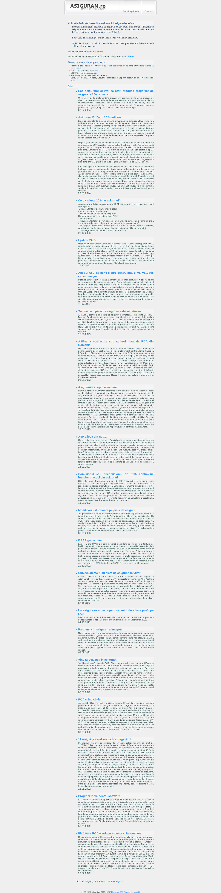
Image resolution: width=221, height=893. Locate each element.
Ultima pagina (115, 881)
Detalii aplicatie (131, 11)
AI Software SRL (116, 892)
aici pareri (98, 51)
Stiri (70, 86)
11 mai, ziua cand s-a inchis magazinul (104, 739)
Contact (148, 11)
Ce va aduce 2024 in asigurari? (99, 200)
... (107, 881)
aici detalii (128, 56)
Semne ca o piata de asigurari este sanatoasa (109, 311)
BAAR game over (90, 540)
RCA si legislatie (89, 699)
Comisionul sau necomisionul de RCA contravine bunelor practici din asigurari (116, 475)
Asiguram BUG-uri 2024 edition (99, 117)
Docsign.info (131, 821)
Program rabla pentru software (99, 796)
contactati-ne (119, 65)
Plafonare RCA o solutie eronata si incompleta (109, 833)
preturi (94, 70)
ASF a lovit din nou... (92, 436)
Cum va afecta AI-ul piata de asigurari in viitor (109, 572)
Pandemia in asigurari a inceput (100, 629)
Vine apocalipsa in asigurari (97, 659)
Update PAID (87, 240)
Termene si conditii (132, 892)
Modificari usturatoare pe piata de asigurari (107, 510)
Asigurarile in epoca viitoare (97, 387)
